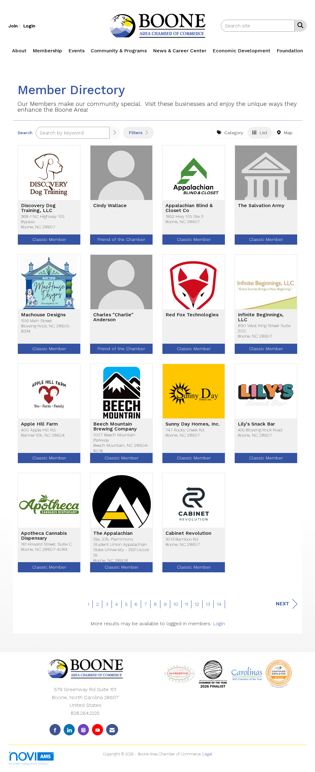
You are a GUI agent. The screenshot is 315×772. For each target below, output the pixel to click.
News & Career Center (179, 51)
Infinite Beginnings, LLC (261, 317)
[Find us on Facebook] (55, 729)
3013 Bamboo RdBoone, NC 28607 (182, 542)
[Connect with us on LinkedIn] (69, 729)
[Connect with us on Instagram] (83, 729)
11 (186, 604)
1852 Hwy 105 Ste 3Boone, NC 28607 (184, 219)
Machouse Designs (43, 314)
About (19, 51)
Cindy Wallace (110, 205)
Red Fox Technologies (191, 314)
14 (219, 604)
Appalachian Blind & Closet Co (189, 208)
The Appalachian (113, 533)
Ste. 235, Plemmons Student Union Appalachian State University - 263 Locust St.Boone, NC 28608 (121, 550)
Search (25, 132)
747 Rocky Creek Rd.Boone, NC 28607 (185, 432)
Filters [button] (136, 132)
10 (175, 604)
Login (219, 623)
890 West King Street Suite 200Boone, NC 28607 (264, 331)
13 (208, 604)
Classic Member (49, 239)
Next (282, 603)
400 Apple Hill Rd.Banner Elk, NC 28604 (43, 432)
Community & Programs (119, 51)
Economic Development (241, 51)
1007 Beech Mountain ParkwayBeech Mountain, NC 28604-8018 (121, 442)
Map (287, 132)
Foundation (290, 51)
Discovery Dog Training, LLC (38, 208)
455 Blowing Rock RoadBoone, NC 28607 (260, 432)
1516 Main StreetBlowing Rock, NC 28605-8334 (46, 326)
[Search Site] (299, 25)
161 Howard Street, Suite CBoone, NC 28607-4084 (46, 547)
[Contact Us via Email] (112, 729)
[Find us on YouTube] (97, 729)
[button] (115, 133)
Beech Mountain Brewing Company (115, 426)
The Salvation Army (261, 205)
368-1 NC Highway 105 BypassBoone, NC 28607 (42, 222)
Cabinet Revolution (188, 533)
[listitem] (15, 26)
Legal (207, 754)
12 (197, 604)
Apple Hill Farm (39, 424)
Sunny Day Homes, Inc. (192, 424)
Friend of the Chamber (121, 239)
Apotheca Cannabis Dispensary (44, 536)
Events (76, 51)
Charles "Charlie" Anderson (113, 317)
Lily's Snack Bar (256, 424)
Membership (47, 51)
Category (232, 132)
